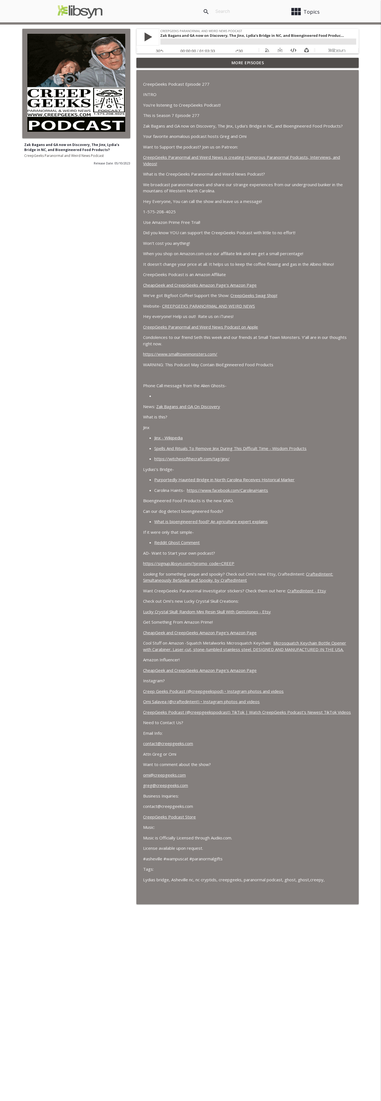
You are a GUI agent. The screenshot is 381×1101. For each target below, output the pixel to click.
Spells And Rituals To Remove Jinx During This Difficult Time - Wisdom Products (230, 448)
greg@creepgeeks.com (165, 785)
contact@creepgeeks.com (168, 743)
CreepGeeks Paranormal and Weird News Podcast (64, 155)
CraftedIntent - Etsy (306, 590)
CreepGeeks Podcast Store (169, 817)
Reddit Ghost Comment (177, 542)
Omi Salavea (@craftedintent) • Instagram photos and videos (201, 701)
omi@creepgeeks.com (164, 775)
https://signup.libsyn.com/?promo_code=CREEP (188, 563)
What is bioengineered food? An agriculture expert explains (211, 521)
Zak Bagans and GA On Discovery (188, 406)
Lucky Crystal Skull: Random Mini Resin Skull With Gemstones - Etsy (207, 611)
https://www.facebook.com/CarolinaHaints (227, 490)
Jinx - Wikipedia (168, 438)
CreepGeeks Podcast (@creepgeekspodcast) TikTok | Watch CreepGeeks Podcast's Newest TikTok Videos (247, 712)
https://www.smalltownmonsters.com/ (180, 354)
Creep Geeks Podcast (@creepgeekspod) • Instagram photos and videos (213, 691)
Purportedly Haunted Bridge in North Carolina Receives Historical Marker (224, 479)
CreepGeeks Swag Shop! (253, 295)
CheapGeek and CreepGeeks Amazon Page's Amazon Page (200, 285)
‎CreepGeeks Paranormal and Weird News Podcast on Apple (200, 327)
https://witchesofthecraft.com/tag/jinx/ (192, 458)
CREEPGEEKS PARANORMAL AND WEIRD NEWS (208, 306)
